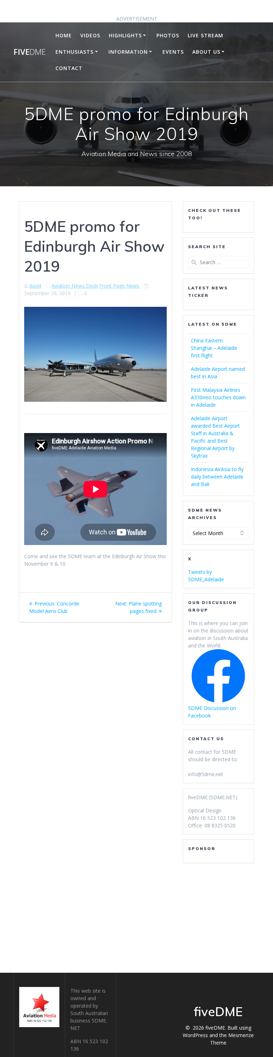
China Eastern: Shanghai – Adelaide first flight (214, 348)
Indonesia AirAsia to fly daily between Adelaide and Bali (217, 476)
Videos (90, 35)
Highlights (125, 35)
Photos (167, 35)
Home (63, 35)
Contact (68, 68)
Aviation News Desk (75, 285)
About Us (206, 51)
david (35, 285)
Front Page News (119, 285)
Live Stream (205, 35)
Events (173, 51)
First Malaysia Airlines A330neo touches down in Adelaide (218, 397)
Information (128, 51)
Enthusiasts (74, 51)
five (30, 52)
